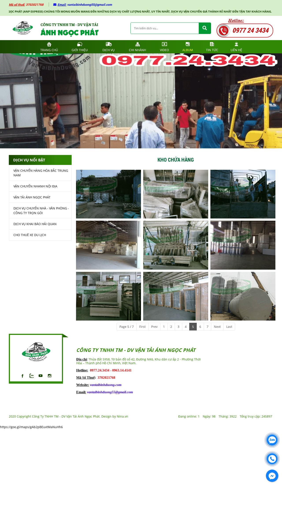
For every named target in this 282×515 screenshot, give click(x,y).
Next (217, 327)
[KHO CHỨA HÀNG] (108, 194)
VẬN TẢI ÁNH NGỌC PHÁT (31, 197)
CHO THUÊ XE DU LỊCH (29, 235)
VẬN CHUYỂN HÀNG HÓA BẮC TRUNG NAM (40, 173)
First (142, 327)
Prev (154, 327)
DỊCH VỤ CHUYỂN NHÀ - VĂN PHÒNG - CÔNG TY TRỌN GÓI (41, 210)
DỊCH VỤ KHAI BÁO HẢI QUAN (35, 224)
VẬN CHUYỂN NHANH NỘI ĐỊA (35, 186)
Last (229, 327)
